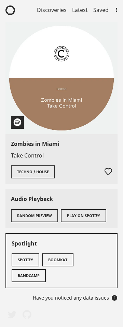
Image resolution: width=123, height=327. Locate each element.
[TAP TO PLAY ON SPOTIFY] (61, 78)
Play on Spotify (83, 215)
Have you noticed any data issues (74, 297)
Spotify (25, 259)
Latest (80, 10)
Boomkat (57, 259)
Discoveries (52, 10)
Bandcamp (29, 275)
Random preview (34, 215)
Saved (101, 10)
